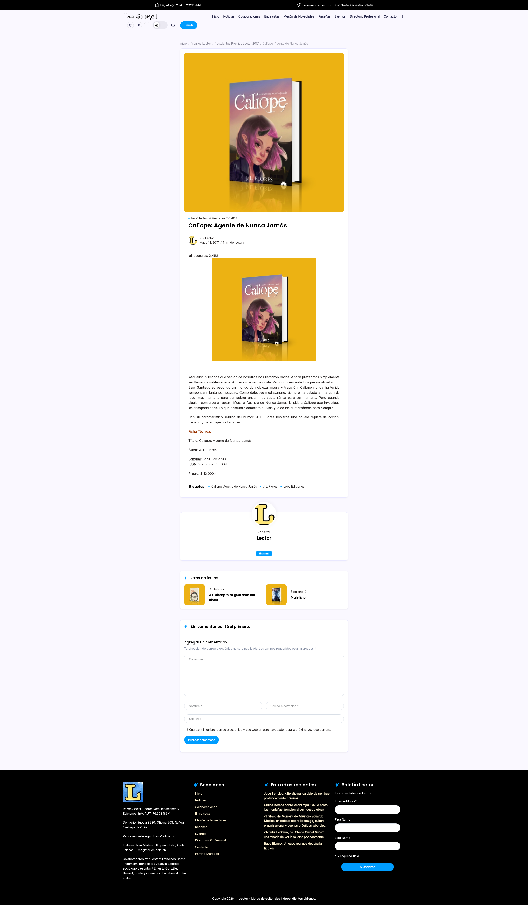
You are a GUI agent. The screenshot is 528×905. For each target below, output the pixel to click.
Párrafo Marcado (207, 854)
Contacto (201, 847)
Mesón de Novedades (211, 820)
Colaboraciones (206, 807)
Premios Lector (201, 43)
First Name (342, 819)
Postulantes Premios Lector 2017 (237, 43)
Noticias (200, 800)
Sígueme (264, 553)
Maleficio (298, 597)
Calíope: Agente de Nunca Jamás (234, 486)
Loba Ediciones (294, 486)
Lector (209, 238)
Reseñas (201, 827)
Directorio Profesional (210, 840)
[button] (160, 25)
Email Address (346, 801)
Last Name (342, 838)
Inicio (183, 43)
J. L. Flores (270, 486)
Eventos (200, 834)
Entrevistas (203, 813)
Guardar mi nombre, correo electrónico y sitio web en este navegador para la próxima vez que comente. (260, 729)
